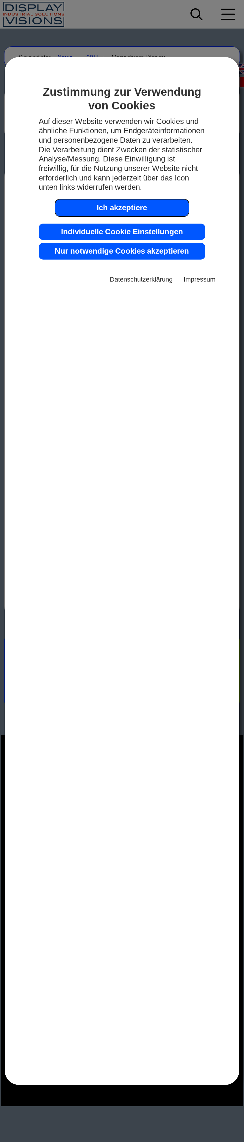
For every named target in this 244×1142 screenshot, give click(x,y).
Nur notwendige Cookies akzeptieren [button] (122, 250)
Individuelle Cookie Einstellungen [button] (122, 231)
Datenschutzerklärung (141, 279)
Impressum (199, 279)
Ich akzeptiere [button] (122, 207)
